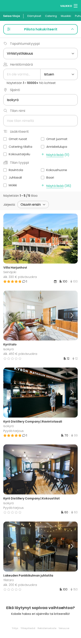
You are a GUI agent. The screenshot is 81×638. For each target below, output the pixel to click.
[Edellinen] (12, 239)
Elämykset (34, 16)
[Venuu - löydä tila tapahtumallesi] (11, 5)
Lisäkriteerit (19, 131)
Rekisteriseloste (47, 628)
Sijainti (15, 90)
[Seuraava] (68, 239)
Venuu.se (64, 628)
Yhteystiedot (28, 628)
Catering (51, 16)
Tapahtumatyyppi (25, 43)
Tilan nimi (17, 110)
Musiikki (66, 16)
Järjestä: (9, 205)
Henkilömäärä (21, 64)
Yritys (15, 628)
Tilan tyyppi (19, 162)
